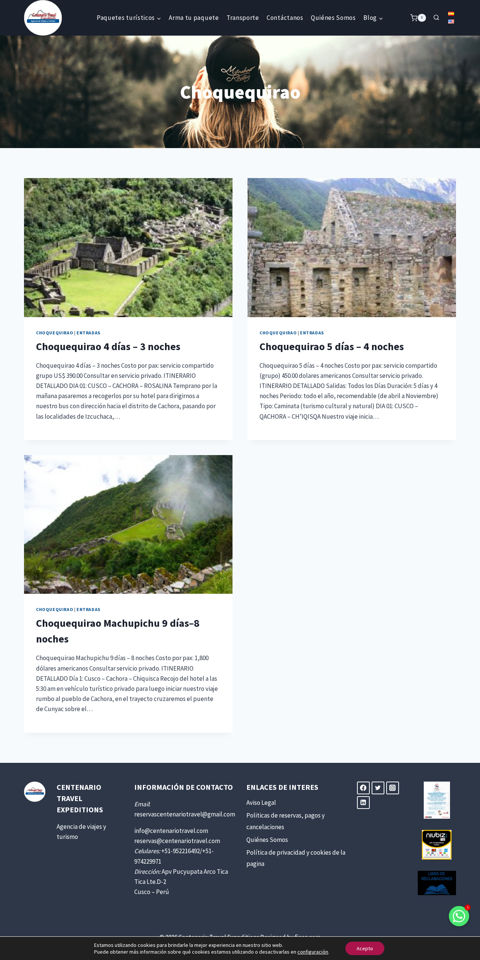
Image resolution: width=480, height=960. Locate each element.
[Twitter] (378, 788)
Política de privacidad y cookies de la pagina (295, 858)
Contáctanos (285, 17)
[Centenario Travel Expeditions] (43, 18)
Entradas (88, 332)
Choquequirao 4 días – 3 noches (108, 346)
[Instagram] (392, 788)
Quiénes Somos (333, 17)
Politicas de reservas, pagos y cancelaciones (285, 821)
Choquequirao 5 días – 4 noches (332, 346)
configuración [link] (312, 951)
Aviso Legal (261, 802)
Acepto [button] (365, 948)
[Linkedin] (363, 802)
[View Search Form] (436, 17)
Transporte (242, 17)
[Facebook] (363, 788)
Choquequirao (54, 332)
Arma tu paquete (194, 17)
